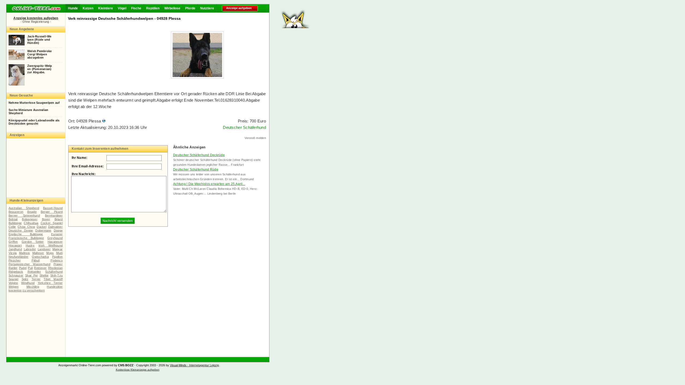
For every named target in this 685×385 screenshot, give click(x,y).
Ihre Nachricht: (84, 174)
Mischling (32, 286)
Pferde (190, 8)
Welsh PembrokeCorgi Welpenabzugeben (39, 54)
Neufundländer (18, 256)
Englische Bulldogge (26, 234)
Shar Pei (31, 275)
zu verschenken (33, 290)
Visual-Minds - (179, 365)
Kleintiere (105, 8)
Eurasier (57, 234)
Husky (30, 245)
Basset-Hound (53, 208)
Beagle (31, 211)
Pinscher (15, 260)
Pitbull (36, 260)
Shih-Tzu (56, 275)
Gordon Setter (33, 241)
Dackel (41, 226)
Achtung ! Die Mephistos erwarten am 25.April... (209, 184)
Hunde (73, 8)
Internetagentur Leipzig (204, 365)
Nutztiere (207, 8)
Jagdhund (15, 249)
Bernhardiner (54, 215)
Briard (59, 219)
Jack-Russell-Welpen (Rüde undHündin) (39, 39)
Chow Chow (26, 226)
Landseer (44, 249)
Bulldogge (15, 223)
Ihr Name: (79, 158)
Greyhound (55, 238)
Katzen (88, 8)
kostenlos (15, 290)
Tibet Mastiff (53, 279)
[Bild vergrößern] (197, 75)
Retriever (40, 268)
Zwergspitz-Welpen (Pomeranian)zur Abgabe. (39, 69)
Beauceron (16, 211)
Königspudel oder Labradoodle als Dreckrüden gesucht (34, 122)
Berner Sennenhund (24, 215)
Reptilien (152, 8)
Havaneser (55, 241)
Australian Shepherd (24, 208)
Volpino (13, 282)
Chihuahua (31, 223)
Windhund (28, 282)
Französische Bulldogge (26, 238)
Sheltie (44, 275)
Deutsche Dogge (21, 230)
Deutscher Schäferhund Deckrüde (199, 155)
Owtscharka (40, 256)
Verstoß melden (255, 138)
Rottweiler (34, 271)
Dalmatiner (55, 226)
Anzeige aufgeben (239, 8)
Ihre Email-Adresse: (88, 166)
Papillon (57, 256)
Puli (30, 268)
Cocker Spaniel (52, 223)
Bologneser (29, 219)
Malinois (24, 253)
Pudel (22, 268)
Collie (12, 226)
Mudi (59, 253)
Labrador (30, 249)
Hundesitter (55, 286)
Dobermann (43, 230)
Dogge (58, 230)
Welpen (13, 286)
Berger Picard (52, 211)
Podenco (57, 260)
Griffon (13, 241)
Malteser (38, 253)
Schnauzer (16, 275)
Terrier (36, 279)
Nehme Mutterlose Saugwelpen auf (34, 102)
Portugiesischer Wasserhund (29, 264)
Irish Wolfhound (51, 245)
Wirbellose (172, 8)
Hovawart (15, 245)
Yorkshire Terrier (50, 282)
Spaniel (13, 279)
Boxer (46, 219)
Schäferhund (54, 271)
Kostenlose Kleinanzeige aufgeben (137, 369)
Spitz (25, 279)
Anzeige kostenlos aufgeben (35, 18)
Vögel (122, 8)
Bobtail (13, 219)
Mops (50, 253)
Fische (136, 8)
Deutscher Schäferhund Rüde (195, 169)
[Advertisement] (423, 16)
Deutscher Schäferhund (244, 127)
